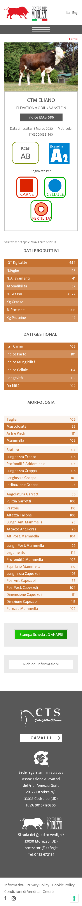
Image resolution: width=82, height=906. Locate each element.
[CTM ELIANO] (41, 66)
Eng (75, 13)
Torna (73, 39)
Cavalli (41, 738)
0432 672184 (44, 854)
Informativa (14, 885)
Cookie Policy (63, 885)
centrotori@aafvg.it (41, 848)
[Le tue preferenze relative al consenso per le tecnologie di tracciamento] (74, 898)
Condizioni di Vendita (22, 892)
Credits (48, 892)
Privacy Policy (38, 885)
